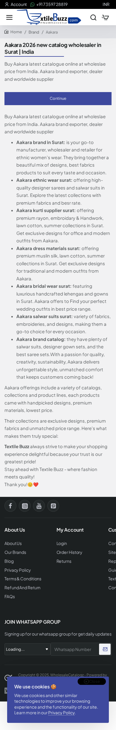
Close (94, 681)
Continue (58, 98)
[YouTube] (39, 506)
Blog (9, 561)
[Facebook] (10, 506)
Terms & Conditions (22, 578)
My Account (70, 530)
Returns (64, 561)
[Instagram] (25, 506)
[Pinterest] (53, 506)
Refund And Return (22, 587)
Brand (34, 32)
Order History (70, 552)
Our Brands (15, 552)
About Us (13, 543)
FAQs (9, 596)
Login (62, 543)
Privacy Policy (61, 712)
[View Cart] (105, 17)
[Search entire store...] (93, 17)
